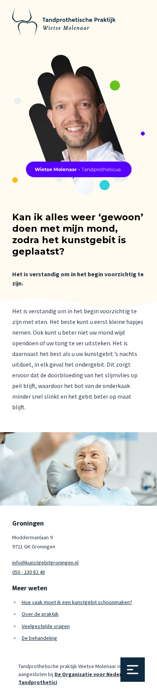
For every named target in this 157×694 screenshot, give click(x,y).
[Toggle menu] (132, 669)
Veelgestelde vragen (46, 626)
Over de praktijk (40, 614)
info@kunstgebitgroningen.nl (45, 562)
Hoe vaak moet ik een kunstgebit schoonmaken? (77, 602)
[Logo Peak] (64, 22)
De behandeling (39, 638)
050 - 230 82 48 (28, 572)
